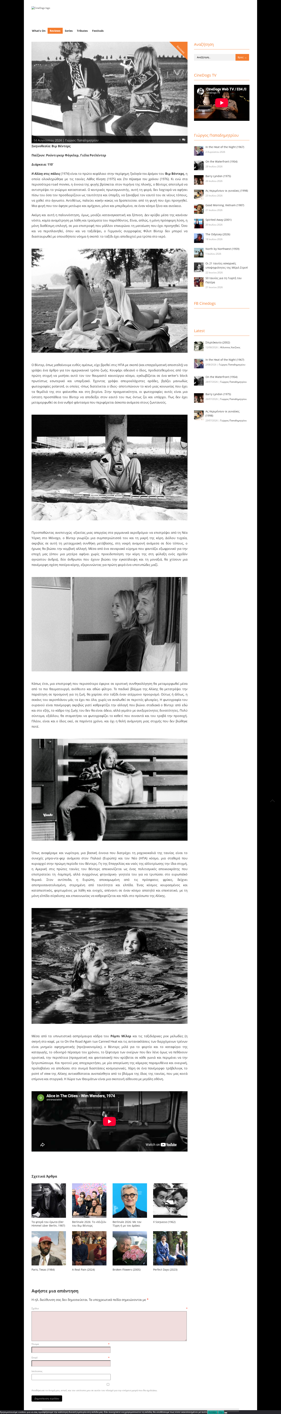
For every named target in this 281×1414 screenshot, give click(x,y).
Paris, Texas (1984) (43, 1269)
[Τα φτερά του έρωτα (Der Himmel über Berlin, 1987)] (49, 1218)
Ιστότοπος (37, 1371)
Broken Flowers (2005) (126, 1269)
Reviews (55, 31)
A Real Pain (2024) (83, 1269)
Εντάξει (212, 1412)
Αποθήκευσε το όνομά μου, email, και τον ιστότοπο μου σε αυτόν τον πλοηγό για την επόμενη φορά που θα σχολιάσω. (94, 1390)
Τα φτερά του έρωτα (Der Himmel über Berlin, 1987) (48, 1223)
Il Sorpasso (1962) (164, 1222)
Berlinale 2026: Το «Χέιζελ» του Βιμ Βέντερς (89, 1223)
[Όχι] (225, 1412)
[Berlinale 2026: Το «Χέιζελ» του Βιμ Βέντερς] (89, 1218)
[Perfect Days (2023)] (170, 1266)
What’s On (38, 31)
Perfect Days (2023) (165, 1269)
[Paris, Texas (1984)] (49, 1266)
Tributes (82, 31)
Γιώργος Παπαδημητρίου (81, 140)
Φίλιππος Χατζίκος (230, 347)
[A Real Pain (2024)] (89, 1266)
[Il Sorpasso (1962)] (170, 1218)
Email (71, 1357)
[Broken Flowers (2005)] (130, 1266)
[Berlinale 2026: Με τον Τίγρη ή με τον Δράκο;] (130, 1218)
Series (69, 31)
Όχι (221, 1412)
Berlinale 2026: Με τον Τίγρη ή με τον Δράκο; (127, 1223)
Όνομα (71, 1344)
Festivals (98, 31)
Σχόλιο (110, 1308)
